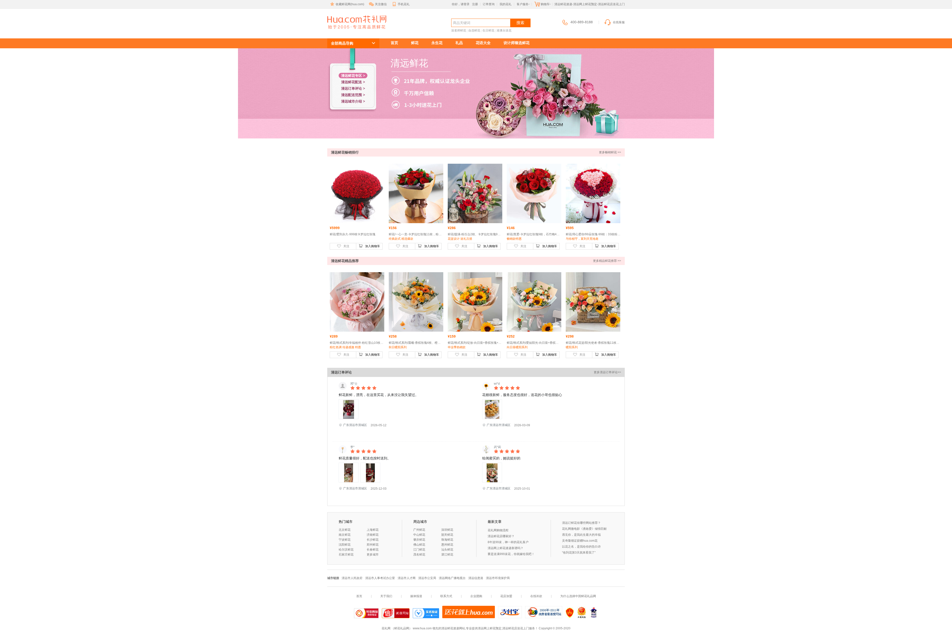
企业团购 (476, 596)
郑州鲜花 (373, 544)
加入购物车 (372, 246)
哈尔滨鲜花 (346, 549)
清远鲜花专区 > (353, 76)
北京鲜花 (345, 530)
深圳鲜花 (447, 530)
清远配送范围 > (353, 95)
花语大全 (483, 43)
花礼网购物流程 (498, 530)
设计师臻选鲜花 (517, 43)
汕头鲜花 (447, 549)
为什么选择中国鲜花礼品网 (578, 596)
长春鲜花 (373, 549)
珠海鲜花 (447, 539)
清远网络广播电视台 (452, 578)
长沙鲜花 (373, 539)
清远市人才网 (407, 578)
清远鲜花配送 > (353, 82)
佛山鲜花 (419, 544)
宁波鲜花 (345, 539)
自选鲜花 (474, 30)
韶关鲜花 (447, 534)
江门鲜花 (419, 549)
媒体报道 (416, 596)
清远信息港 (475, 578)
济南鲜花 (373, 534)
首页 (394, 43)
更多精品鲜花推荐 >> (607, 261)
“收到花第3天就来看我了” (578, 552)
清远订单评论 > (353, 88)
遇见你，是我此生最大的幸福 (581, 534)
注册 (475, 4)
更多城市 (373, 554)
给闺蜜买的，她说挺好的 (501, 458)
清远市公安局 (427, 578)
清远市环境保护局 (498, 578)
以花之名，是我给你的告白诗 (581, 546)
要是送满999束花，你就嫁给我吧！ (511, 554)
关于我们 (386, 596)
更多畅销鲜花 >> (610, 152)
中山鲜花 (419, 534)
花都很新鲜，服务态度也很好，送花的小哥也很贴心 (522, 395)
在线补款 (536, 596)
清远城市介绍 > (353, 101)
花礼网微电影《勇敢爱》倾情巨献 (584, 529)
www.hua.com (422, 628)
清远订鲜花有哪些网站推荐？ (581, 523)
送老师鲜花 (458, 30)
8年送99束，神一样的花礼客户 (508, 542)
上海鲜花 (373, 530)
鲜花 (414, 43)
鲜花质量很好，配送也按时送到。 (365, 458)
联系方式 (446, 596)
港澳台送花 (504, 30)
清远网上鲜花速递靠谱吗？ (505, 548)
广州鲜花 (419, 530)
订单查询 (489, 4)
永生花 (437, 43)
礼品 (459, 43)
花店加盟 (506, 596)
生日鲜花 (488, 30)
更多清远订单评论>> (607, 372)
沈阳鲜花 (345, 544)
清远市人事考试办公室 (380, 578)
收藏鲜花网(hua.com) (350, 4)
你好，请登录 (461, 4)
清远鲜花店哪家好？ (501, 536)
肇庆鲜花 (419, 539)
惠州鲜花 (447, 544)
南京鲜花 (345, 534)
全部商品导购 (342, 43)
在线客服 (619, 22)
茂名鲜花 (419, 554)
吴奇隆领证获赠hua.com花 (579, 540)
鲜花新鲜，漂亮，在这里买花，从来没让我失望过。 (378, 395)
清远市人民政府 (352, 578)
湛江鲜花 (447, 554)
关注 (346, 246)
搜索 (520, 23)
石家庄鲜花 (346, 554)
